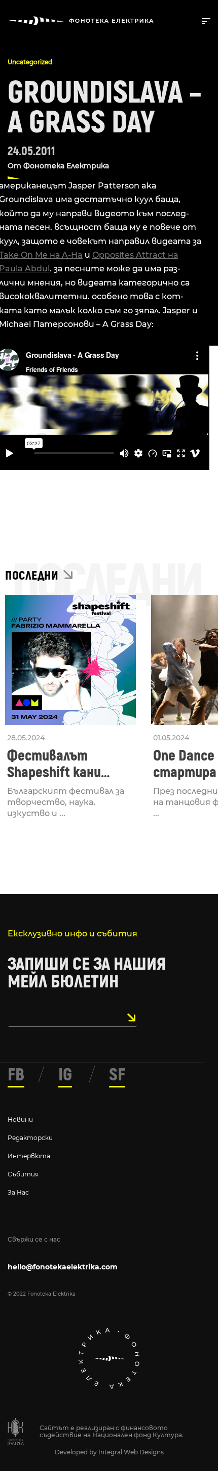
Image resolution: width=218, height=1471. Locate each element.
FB (16, 1075)
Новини (20, 1119)
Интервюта (29, 1156)
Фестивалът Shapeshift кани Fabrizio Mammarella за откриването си (67, 764)
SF (117, 1075)
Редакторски (30, 1138)
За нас (18, 1192)
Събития (23, 1174)
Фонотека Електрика (66, 165)
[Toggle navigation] (204, 20)
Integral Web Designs (131, 1452)
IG (65, 1075)
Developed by (76, 1452)
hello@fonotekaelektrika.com (63, 1266)
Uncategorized (30, 62)
